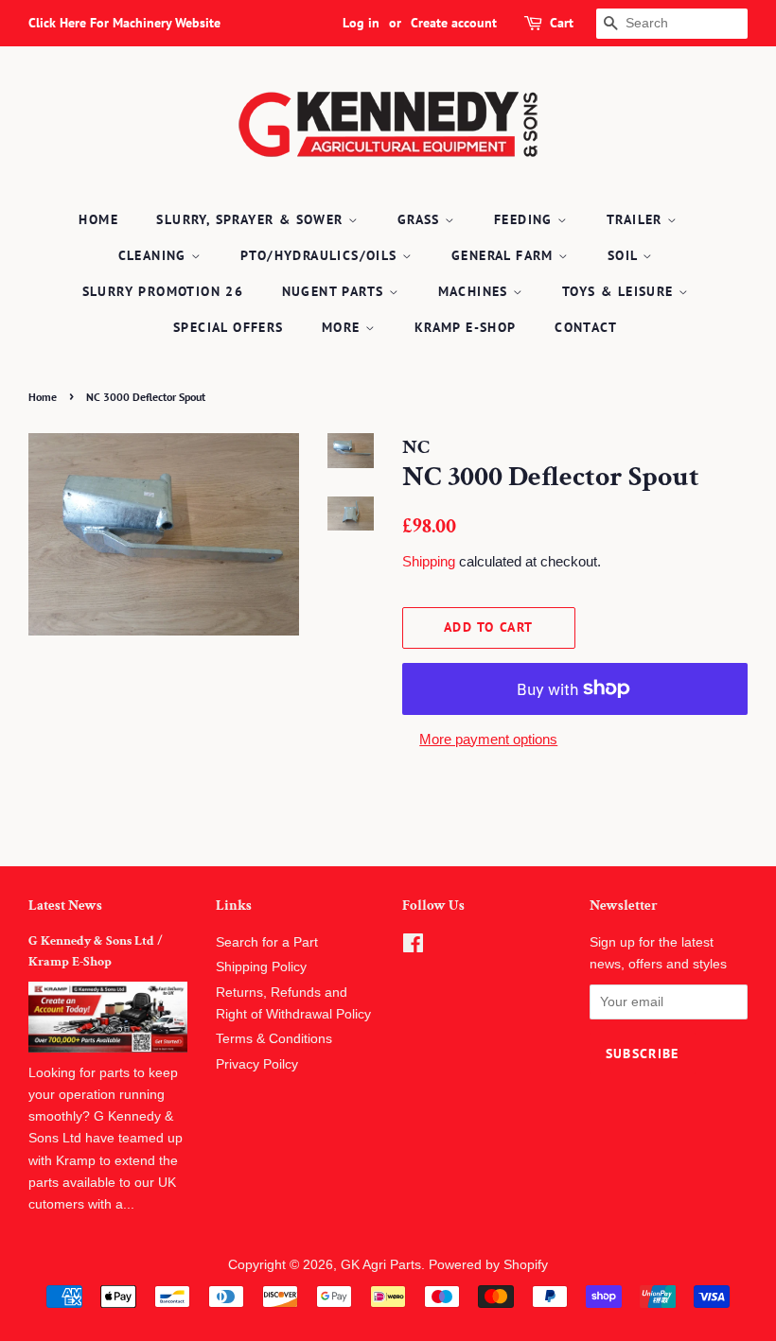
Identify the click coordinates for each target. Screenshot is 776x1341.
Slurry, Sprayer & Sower (252, 219)
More (343, 327)
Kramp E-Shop (465, 327)
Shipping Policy (261, 967)
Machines (476, 291)
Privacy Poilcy (257, 1064)
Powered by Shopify (488, 1265)
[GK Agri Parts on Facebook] (413, 947)
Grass (421, 219)
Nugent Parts (335, 291)
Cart (561, 22)
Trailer (637, 219)
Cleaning (155, 255)
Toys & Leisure (620, 291)
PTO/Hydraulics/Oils (321, 255)
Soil (625, 255)
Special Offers (228, 327)
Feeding (525, 219)
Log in (361, 22)
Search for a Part (267, 942)
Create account (454, 22)
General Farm (504, 255)
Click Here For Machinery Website (124, 22)
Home (98, 219)
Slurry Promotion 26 (163, 291)
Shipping (428, 561)
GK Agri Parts (381, 1265)
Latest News (65, 905)
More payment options (488, 739)
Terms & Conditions (274, 1039)
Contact (586, 327)
